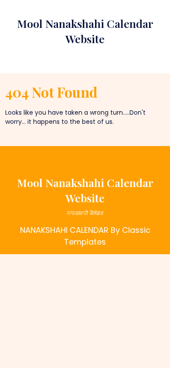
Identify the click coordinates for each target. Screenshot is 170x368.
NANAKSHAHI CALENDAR (64, 230)
